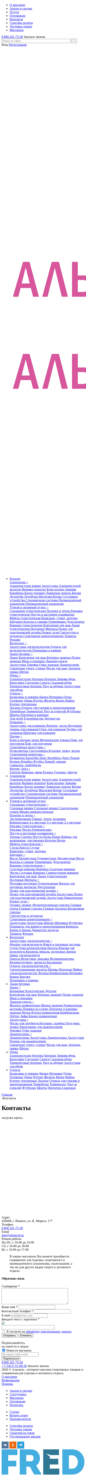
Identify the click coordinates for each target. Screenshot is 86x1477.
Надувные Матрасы (44, 629)
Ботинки (50, 679)
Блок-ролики (56, 589)
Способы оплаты (21, 1425)
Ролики (15, 761)
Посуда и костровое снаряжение (52, 614)
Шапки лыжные (52, 1005)
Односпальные (48, 883)
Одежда (15, 1070)
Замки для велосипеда (25, 955)
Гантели (16, 772)
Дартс (66, 758)
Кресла (24, 847)
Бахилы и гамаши (35, 621)
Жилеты (50, 700)
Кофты (70, 700)
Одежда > (16, 693)
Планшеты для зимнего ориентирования (38, 926)
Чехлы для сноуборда (24, 1023)
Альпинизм (17, 776)
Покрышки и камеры (46, 650)
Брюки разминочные (43, 1016)
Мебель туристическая (25, 618)
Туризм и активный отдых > (29, 607)
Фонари (15, 639)
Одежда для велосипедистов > (30, 966)
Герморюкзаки (42, 829)
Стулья (34, 847)
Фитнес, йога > (20, 768)
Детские (50, 991)
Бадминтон (18, 758)
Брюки (44, 697)
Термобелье (18, 711)
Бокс (43, 758)
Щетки (24, 672)
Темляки (33, 664)
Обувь (14, 1052)
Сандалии (32, 682)
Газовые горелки (31, 908)
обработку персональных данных (49, 1331)
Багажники (54, 962)
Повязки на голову (36, 1009)
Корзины (32, 951)
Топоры (15, 837)
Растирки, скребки (52, 1023)
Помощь (7, 1384)
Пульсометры (19, 750)
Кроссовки (17, 682)
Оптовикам (17, 1401)
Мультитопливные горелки (51, 905)
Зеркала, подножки (52, 951)
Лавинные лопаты (59, 593)
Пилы (47, 837)
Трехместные (27, 858)
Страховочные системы (42, 600)
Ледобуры (31, 596)
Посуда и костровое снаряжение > (33, 833)
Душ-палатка (75, 621)
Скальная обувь (61, 682)
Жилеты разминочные (25, 1005)
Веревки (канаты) (34, 589)
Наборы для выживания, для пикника (43, 838)
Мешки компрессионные (36, 811)
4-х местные (38, 822)
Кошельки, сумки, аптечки (59, 618)
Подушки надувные (24, 883)
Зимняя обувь (66, 679)
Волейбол (54, 758)
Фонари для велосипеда (26, 944)
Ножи (56, 837)
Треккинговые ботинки (26, 686)
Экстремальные (21, 819)
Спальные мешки (22, 808)
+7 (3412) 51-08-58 (14, 1366)
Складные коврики (23, 869)
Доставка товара (21, 1429)
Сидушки (26, 872)
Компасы (72, 926)
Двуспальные (46, 887)
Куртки (38, 700)
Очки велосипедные (33, 948)
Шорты (15, 715)
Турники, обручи (65, 772)
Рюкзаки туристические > (27, 826)
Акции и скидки (21, 1390)
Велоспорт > (18, 643)
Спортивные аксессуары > (28, 747)
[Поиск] (74, 41)
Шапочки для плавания (39, 733)
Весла (14, 858)
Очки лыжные (49, 664)
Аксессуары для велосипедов (30, 646)
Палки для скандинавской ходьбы (41, 630)
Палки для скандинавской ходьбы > (34, 890)
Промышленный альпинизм (44, 603)
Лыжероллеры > (21, 1034)
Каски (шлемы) (35, 593)
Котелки (51, 840)
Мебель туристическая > (26, 844)
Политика (16, 1405)
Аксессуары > (19, 1019)
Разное (75, 758)
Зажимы (70, 589)
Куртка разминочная (45, 1012)
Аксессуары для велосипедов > (31, 940)
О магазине (9, 1376)
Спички (27, 837)
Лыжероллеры (69, 664)
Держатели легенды (45, 930)
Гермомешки (57, 621)
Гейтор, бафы (19, 1016)
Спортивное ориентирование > (31, 919)
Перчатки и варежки (34, 715)
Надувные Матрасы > (24, 880)
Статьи (14, 1411)
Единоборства (33, 718)
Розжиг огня (50, 632)
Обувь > (15, 675)
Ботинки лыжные (59, 657)
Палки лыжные (72, 994)
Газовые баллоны (55, 908)
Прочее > (16, 736)
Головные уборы (21, 700)
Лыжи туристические (52, 876)
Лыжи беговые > (21, 654)
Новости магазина (18, 1350)
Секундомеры (39, 750)
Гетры (67, 697)
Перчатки (66, 969)
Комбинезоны (59, 973)
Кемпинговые (19, 822)
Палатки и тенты (59, 611)
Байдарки (16, 621)
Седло (14, 948)
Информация (10, 1380)
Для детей (16, 718)
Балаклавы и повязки (24, 697)
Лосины (15, 707)
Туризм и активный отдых (28, 801)
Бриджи (25, 976)
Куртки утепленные (23, 704)
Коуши (76, 593)
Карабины (17, 593)
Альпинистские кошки (26, 585)
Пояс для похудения (38, 743)
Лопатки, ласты (57, 725)
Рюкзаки (16, 829)
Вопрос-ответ (19, 1415)
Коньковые (17, 991)
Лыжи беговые (20, 984)
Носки (26, 1012)
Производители (20, 1419)
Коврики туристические (26, 625)
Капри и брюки (21, 930)
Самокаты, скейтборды (25, 765)
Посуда (38, 837)
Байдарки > (17, 854)
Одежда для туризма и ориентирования (48, 707)
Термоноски (35, 711)
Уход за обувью (53, 686)
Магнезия (46, 596)
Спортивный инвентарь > (27, 754)
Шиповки (62, 923)
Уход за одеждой (55, 711)
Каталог (15, 578)
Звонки (71, 951)
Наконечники (73, 897)
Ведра (61, 840)
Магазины (17, 1398)
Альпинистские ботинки (27, 679)
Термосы (70, 636)
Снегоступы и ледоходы (26, 915)
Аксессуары (50, 585)
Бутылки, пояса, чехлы (64, 750)
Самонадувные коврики (62, 872)
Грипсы (15, 958)
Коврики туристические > (27, 865)
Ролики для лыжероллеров (28, 1041)
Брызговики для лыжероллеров (41, 1027)
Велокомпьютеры (62, 958)
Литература (52, 718)
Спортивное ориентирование (43, 636)
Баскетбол (33, 758)
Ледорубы (17, 596)
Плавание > (18, 722)
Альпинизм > (19, 582)
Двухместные (66, 858)
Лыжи (14, 657)
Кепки (60, 700)
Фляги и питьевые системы (61, 944)
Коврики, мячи (32, 772)
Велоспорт (17, 937)
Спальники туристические (28, 611)
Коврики (42, 869)
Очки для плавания (52, 729)
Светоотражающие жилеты (29, 969)
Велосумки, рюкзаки (35, 958)
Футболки (74, 711)
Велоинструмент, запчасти (28, 962)
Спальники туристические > (29, 804)
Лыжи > (15, 987)
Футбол (39, 761)
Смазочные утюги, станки (28, 668)
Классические (35, 991)
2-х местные (72, 822)
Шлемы (53, 969)
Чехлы (27, 829)
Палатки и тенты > (22, 815)
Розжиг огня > (19, 901)
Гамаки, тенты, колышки (49, 819)
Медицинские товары (55, 740)
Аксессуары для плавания (28, 725)
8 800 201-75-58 (12, 36)
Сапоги (45, 682)
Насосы (53, 948)
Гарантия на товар (22, 1433)
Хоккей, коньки (55, 761)
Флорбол (27, 761)
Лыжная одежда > (22, 1001)
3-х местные (55, 822)
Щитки (49, 923)
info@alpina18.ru (13, 1235)
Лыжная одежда (56, 661)
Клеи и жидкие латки (25, 740)
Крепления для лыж (57, 625)
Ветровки (56, 697)
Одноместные (47, 858)
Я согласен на (39, 1331)
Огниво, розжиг (21, 905)
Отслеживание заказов (25, 1436)
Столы (14, 847)
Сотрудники (18, 1394)
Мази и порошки (34, 661)
